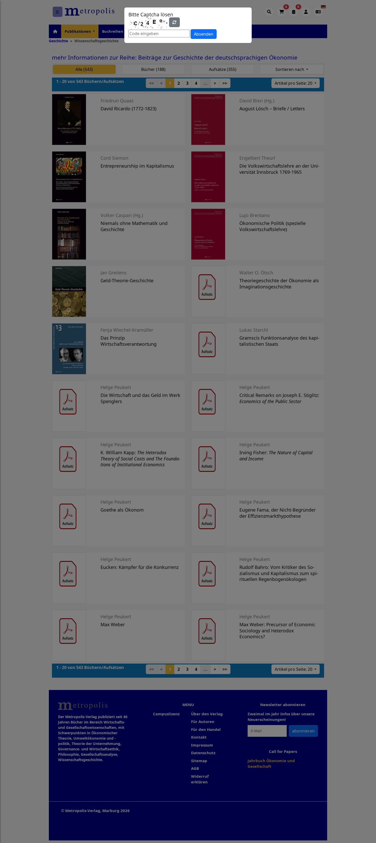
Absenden (203, 34)
